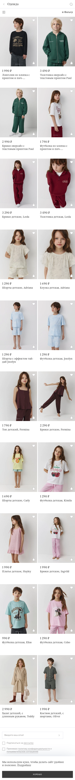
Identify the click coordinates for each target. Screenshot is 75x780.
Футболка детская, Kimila (56, 500)
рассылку (28, 743)
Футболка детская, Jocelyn (56, 358)
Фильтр (68, 12)
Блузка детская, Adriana (55, 287)
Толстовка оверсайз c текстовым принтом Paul (56, 76)
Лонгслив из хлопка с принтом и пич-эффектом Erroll (16, 76)
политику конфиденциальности (34, 749)
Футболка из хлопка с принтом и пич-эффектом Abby (53, 147)
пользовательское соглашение (22, 751)
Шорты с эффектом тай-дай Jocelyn (17, 360)
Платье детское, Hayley (16, 571)
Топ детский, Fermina (15, 429)
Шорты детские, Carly (16, 500)
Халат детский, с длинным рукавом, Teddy (18, 715)
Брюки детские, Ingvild (54, 571)
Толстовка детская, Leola (55, 216)
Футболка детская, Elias (17, 642)
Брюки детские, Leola (15, 216)
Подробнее (24, 765)
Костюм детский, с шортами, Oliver (52, 715)
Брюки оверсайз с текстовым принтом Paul (18, 147)
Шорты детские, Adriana (17, 287)
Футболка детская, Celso (55, 642)
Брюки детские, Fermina (55, 429)
